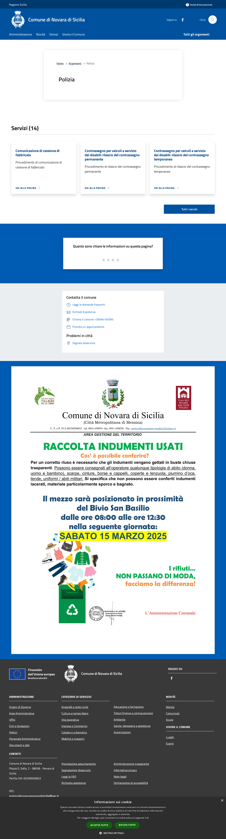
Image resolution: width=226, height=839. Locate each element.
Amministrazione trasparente (131, 764)
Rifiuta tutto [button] (127, 824)
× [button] (222, 800)
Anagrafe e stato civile (74, 707)
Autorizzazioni (122, 732)
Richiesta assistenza (73, 783)
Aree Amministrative (21, 713)
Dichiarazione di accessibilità (131, 783)
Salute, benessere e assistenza (132, 726)
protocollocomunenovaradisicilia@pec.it (34, 796)
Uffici (12, 720)
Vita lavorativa (70, 720)
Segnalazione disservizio (76, 770)
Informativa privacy (125, 770)
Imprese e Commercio (74, 726)
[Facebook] (181, 19)
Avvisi (169, 720)
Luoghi (170, 737)
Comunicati (173, 713)
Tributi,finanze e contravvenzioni (133, 713)
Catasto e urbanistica (74, 732)
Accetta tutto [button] (99, 825)
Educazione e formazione (129, 707)
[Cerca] (212, 19)
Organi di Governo (20, 707)
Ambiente (119, 719)
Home (60, 63)
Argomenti (75, 63)
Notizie (170, 707)
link (147, 817)
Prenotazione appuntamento (78, 764)
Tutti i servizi (189, 209)
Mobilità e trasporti (72, 739)
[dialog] (113, 818)
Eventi (170, 743)
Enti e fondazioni (19, 726)
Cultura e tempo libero (74, 713)
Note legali (120, 776)
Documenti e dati (19, 745)
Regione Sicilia (18, 4)
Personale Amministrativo (24, 739)
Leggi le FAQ (68, 776)
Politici (13, 732)
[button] (113, 833)
